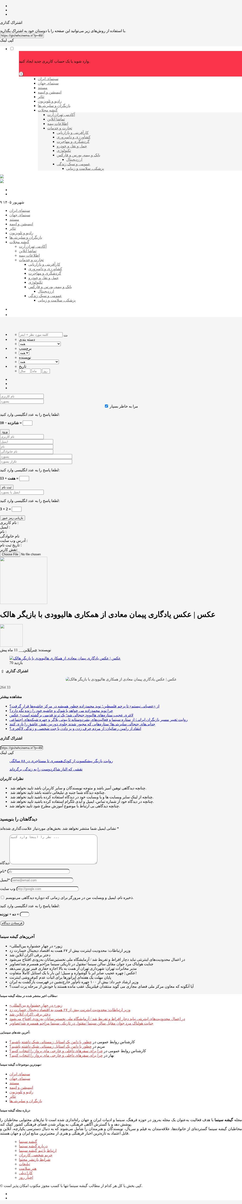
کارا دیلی (26, 1173)
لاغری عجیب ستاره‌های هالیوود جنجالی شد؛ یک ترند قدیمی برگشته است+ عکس (71, 715)
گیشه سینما (28, 1142)
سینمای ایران (19, 1074)
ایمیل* (5, 880)
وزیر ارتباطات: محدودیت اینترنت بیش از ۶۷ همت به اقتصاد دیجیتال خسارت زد (69, 1010)
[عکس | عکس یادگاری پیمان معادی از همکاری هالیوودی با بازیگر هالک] (65, 658)
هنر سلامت (27, 1168)
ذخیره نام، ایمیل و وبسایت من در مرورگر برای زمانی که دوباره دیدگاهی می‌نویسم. (70, 898)
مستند (14, 1083)
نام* (3, 871)
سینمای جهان (19, 1078)
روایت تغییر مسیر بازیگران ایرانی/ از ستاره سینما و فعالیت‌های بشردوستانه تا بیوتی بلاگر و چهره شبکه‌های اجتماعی (98, 720)
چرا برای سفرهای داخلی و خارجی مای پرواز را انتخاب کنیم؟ (56, 1051)
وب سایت (7, 889)
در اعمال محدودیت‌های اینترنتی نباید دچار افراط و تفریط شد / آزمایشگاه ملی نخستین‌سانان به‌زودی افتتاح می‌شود (97, 1019)
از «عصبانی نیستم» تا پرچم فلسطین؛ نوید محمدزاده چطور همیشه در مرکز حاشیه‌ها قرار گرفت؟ (84, 706)
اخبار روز (26, 1177)
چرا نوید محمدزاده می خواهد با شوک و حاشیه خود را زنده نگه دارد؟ (61, 711)
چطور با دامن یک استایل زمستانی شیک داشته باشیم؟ (50, 1042)
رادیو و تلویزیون (21, 1092)
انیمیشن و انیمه (21, 1087)
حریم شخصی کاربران (35, 1155)
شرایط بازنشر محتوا (34, 1159)
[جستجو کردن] (65, 335)
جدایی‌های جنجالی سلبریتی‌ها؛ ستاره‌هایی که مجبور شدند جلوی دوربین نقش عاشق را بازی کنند (82, 724)
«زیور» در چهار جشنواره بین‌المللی (35, 1005)
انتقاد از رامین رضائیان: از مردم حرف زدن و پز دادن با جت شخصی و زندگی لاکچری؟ (75, 729)
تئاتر (12, 1096)
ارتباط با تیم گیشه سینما (37, 1151)
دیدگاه (4, 863)
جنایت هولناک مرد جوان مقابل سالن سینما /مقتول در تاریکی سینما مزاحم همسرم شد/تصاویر (81, 1023)
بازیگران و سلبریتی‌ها (25, 1101)
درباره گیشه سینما (33, 1146)
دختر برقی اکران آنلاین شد (29, 1014)
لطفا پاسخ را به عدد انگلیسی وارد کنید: (30, 415)
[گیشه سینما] (2, 177)
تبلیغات (24, 1164)
